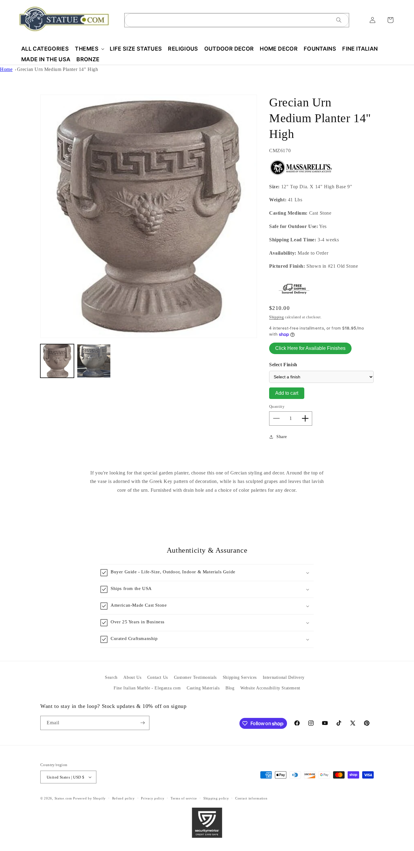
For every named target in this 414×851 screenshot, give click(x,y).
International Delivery (284, 677)
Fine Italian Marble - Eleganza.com (147, 688)
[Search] (339, 20)
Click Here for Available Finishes (310, 348)
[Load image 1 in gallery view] (57, 361)
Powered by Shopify (89, 798)
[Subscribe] (142, 723)
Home (6, 69)
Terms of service (184, 798)
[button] (89, 48)
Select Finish (283, 364)
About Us (132, 677)
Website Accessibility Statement (270, 688)
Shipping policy (216, 798)
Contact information (251, 798)
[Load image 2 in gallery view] (94, 361)
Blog (229, 688)
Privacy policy (152, 798)
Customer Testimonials (195, 677)
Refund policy (123, 798)
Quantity (277, 406)
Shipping (276, 317)
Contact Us (157, 677)
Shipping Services (240, 677)
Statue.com (63, 798)
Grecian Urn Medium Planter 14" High (57, 69)
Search (111, 677)
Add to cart (286, 393)
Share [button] (281, 436)
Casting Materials (203, 688)
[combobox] (237, 20)
